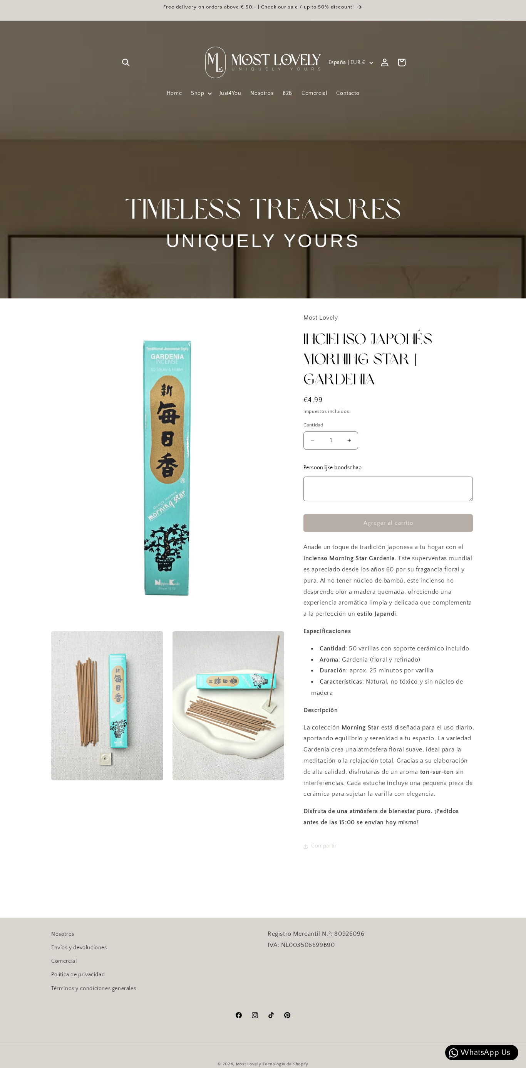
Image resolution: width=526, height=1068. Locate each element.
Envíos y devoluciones (79, 948)
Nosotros (62, 934)
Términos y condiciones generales (93, 988)
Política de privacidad (78, 975)
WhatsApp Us (485, 1052)
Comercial (64, 961)
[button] (125, 62)
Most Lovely (248, 1064)
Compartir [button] (324, 846)
